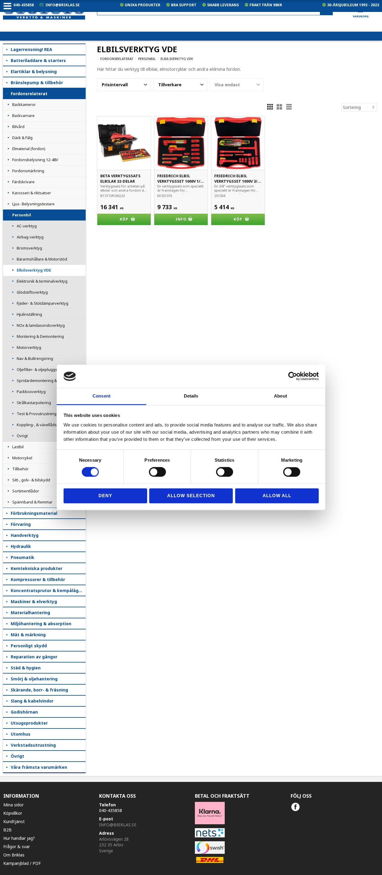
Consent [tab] (101, 395)
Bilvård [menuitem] (18, 126)
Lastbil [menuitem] (18, 446)
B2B (7, 830)
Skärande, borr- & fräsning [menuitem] (39, 690)
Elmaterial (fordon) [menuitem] (28, 148)
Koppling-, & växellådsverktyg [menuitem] (43, 424)
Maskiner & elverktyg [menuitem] (34, 601)
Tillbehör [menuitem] (20, 469)
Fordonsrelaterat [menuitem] (29, 93)
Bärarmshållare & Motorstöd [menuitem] (42, 259)
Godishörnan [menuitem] (24, 712)
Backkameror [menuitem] (24, 104)
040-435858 (23, 4)
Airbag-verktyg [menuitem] (30, 237)
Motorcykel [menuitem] (22, 457)
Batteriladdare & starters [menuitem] (38, 60)
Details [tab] (191, 395)
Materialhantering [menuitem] (30, 612)
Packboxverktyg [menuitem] (31, 391)
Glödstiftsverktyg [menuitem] (32, 292)
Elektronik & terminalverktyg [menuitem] (42, 281)
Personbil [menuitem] (21, 215)
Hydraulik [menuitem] (21, 546)
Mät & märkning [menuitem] (28, 634)
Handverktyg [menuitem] (24, 535)
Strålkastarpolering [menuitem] (34, 402)
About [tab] (280, 395)
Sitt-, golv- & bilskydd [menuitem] (31, 480)
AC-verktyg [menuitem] (27, 226)
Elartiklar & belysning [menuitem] (34, 71)
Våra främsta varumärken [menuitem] (39, 767)
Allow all (277, 495)
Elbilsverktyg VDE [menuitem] (34, 270)
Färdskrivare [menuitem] (23, 181)
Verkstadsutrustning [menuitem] (33, 745)
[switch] (157, 472)
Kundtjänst (14, 821)
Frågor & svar (16, 846)
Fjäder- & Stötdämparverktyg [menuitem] (42, 303)
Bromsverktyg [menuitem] (29, 248)
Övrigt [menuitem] (22, 435)
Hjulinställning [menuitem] (29, 314)
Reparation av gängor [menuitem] (34, 657)
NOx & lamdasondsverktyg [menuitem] (41, 325)
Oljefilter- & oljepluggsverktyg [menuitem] (44, 369)
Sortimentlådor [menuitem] (25, 491)
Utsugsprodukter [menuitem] (29, 723)
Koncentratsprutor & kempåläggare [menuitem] (48, 590)
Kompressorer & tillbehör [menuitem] (38, 579)
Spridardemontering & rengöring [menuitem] (46, 380)
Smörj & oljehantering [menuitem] (34, 679)
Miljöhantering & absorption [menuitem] (41, 623)
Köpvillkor (12, 813)
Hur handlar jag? (19, 838)
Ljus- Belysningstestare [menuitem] (33, 204)
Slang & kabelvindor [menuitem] (32, 701)
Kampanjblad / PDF (22, 863)
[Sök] (326, 10)
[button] (124, 84)
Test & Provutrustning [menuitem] (36, 413)
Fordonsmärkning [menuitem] (28, 170)
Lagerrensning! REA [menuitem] (31, 49)
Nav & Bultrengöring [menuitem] (35, 358)
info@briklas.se (62, 4)
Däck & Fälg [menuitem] (22, 137)
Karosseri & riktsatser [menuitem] (31, 192)
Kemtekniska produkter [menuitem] (36, 568)
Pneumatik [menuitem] (22, 557)
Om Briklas (13, 855)
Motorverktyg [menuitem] (29, 347)
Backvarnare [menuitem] (23, 115)
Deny (105, 495)
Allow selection (191, 495)
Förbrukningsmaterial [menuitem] (34, 513)
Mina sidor (13, 805)
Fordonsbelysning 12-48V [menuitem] (35, 159)
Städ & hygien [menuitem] (26, 668)
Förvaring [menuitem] (21, 524)
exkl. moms (262, 27)
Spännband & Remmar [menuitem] (32, 502)
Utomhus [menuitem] (20, 734)
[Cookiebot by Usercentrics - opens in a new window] (293, 376)
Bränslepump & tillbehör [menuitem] (37, 82)
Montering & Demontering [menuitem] (40, 336)
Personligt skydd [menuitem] (29, 645)
